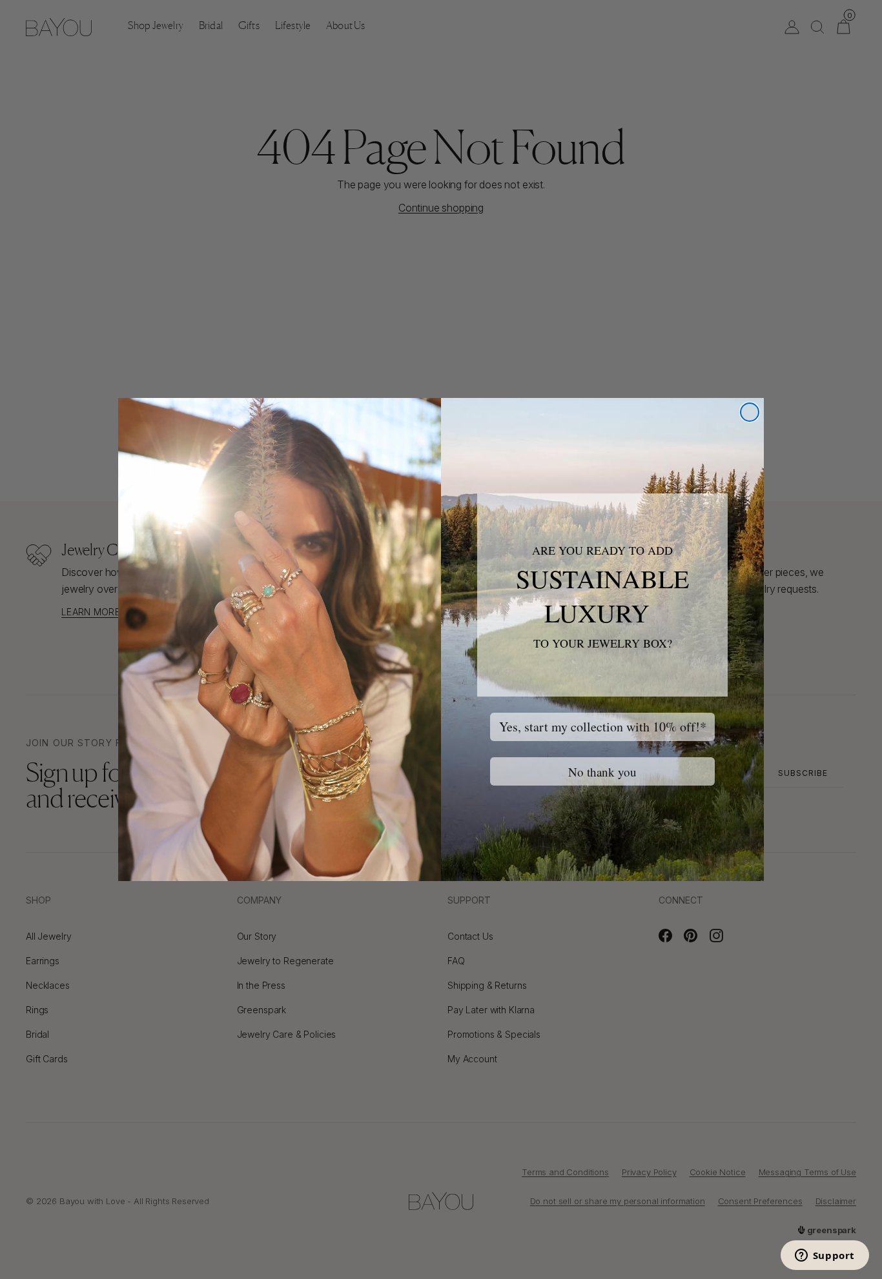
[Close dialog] (750, 412)
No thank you (602, 772)
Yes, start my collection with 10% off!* (602, 726)
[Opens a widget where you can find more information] (824, 1256)
